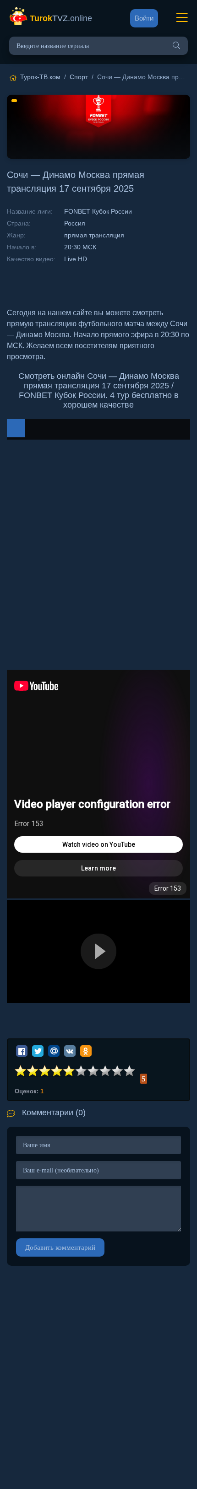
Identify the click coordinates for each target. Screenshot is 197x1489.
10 (130, 1071)
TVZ (61, 18)
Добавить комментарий (60, 1247)
